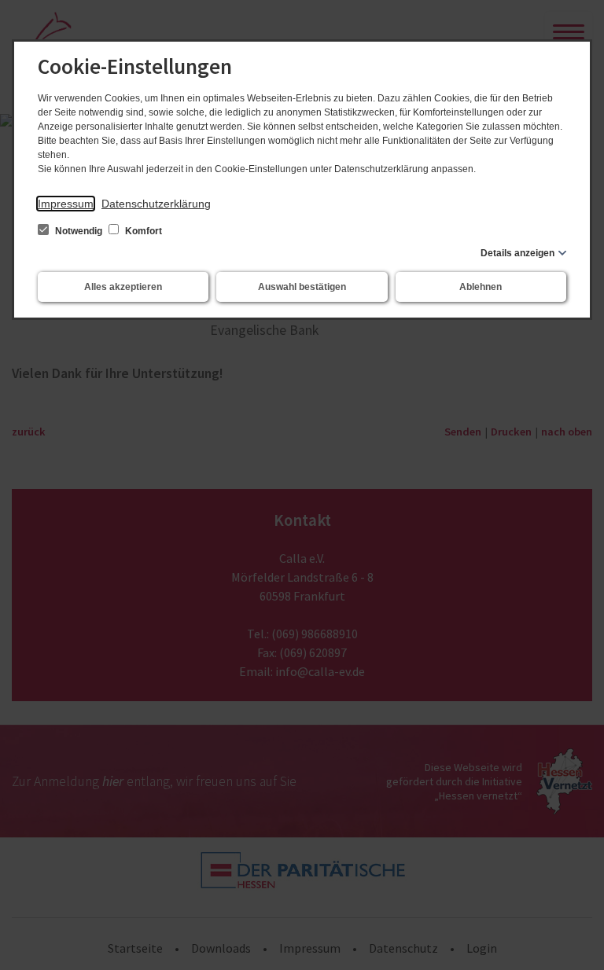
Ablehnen (480, 286)
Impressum (66, 203)
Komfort (142, 231)
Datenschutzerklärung (156, 203)
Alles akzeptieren (123, 286)
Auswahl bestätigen (302, 286)
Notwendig (79, 231)
